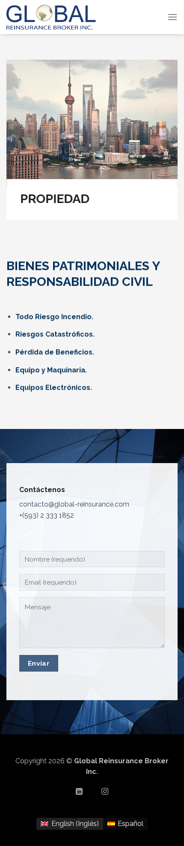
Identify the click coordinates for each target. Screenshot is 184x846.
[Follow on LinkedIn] (79, 792)
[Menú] (172, 16)
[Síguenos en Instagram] (104, 792)
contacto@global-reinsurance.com (74, 504)
